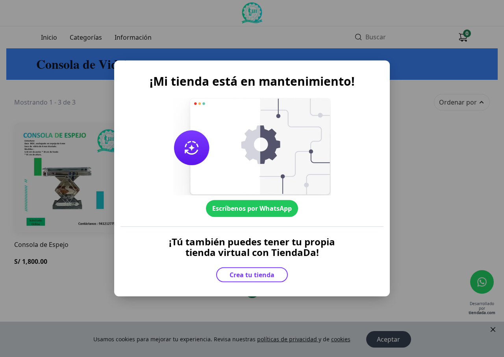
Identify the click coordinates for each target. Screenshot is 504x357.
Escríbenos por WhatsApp (252, 208)
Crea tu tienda (252, 275)
